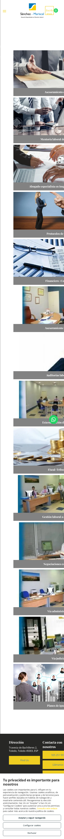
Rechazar (32, 833)
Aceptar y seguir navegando (32, 817)
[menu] (4, 11)
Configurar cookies (32, 825)
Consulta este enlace (47, 808)
